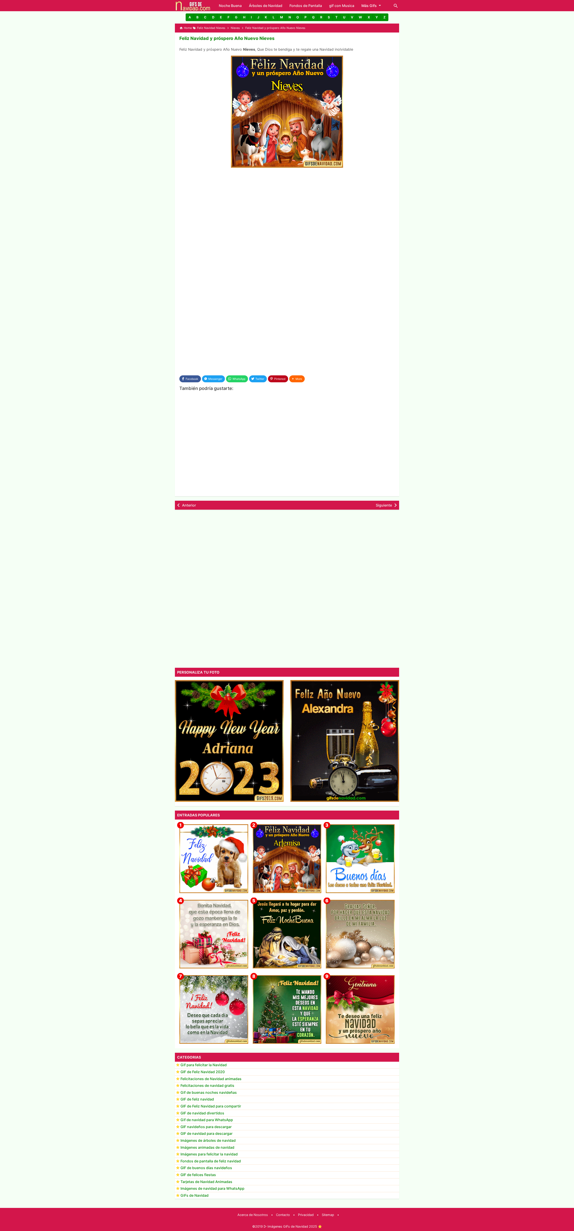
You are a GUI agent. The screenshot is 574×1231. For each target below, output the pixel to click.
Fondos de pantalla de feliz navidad (210, 1161)
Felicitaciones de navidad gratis (207, 1085)
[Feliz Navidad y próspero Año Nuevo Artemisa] (287, 858)
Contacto (283, 1215)
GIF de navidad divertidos (202, 1113)
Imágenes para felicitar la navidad (209, 1154)
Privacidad (306, 1215)
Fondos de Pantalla (305, 5)
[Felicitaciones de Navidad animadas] (213, 1009)
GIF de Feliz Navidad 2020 (202, 1072)
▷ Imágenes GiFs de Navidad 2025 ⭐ (293, 1226)
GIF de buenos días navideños (206, 1168)
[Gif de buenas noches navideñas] (287, 934)
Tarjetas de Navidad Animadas (206, 1181)
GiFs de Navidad (194, 1195)
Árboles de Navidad (265, 5)
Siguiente (384, 505)
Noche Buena (230, 5)
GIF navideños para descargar (206, 1126)
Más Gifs (369, 5)
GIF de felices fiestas (198, 1175)
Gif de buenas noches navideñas (208, 1092)
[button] (190, 17)
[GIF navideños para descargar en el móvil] (213, 934)
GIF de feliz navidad (197, 1099)
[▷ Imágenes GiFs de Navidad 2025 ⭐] (193, 5)
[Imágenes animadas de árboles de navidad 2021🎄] (287, 1009)
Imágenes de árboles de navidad (208, 1140)
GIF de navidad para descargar (206, 1133)
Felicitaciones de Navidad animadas (210, 1079)
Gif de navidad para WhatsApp (206, 1120)
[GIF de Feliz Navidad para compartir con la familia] (360, 934)
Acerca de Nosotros (252, 1215)
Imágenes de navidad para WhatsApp (212, 1188)
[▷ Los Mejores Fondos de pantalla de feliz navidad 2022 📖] (213, 858)
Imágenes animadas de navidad (207, 1147)
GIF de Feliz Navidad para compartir (210, 1106)
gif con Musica (341, 5)
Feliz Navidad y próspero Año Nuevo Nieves (226, 38)
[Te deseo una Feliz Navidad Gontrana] (360, 1009)
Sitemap (328, 1215)
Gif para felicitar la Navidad (203, 1065)
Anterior (189, 505)
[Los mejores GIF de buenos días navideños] (360, 858)
